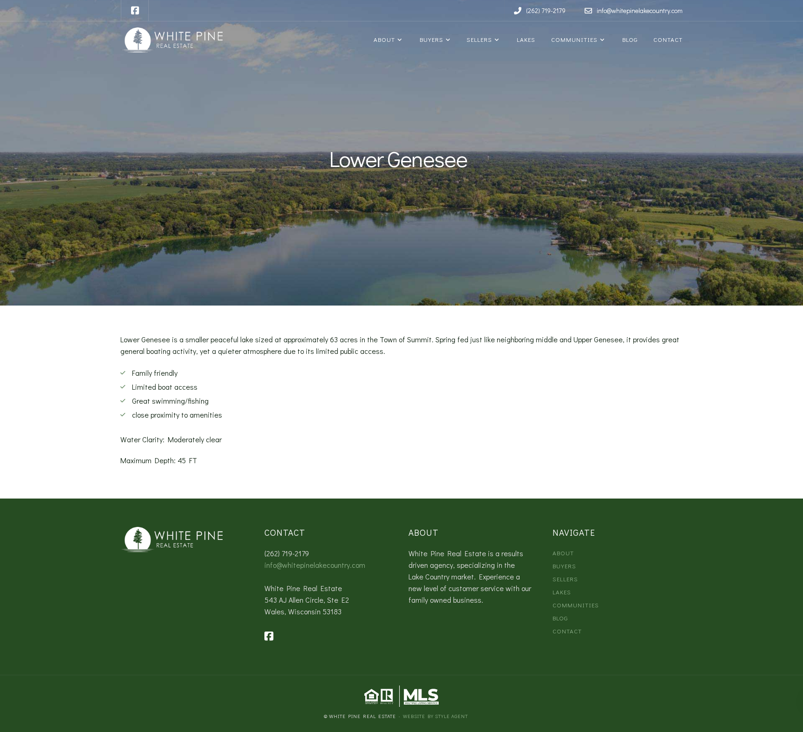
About (383, 39)
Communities (573, 39)
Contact (667, 39)
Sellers (478, 39)
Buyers (429, 39)
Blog (628, 39)
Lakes (524, 39)
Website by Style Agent (435, 715)
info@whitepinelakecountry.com (314, 565)
